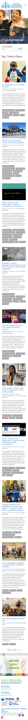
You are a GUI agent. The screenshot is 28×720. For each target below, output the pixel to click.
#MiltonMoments (17, 237)
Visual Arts (19, 590)
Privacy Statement (18, 713)
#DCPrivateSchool (20, 110)
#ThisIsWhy (16, 115)
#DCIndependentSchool (8, 110)
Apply (14, 664)
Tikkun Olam (6, 117)
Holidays (22, 115)
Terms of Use (13, 715)
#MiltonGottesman (7, 115)
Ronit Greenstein (15, 208)
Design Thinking (13, 239)
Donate (14, 668)
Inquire (14, 660)
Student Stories (17, 356)
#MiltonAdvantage (17, 171)
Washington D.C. (6, 178)
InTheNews (22, 301)
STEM (16, 241)
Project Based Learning (8, 175)
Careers (9, 713)
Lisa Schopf (16, 145)
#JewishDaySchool (14, 112)
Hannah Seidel (15, 569)
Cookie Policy (5, 715)
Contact (3, 713)
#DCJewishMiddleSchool (9, 168)
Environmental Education (9, 534)
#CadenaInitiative (7, 229)
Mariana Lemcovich (16, 394)
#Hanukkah (5, 112)
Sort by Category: (7, 46)
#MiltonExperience (17, 415)
